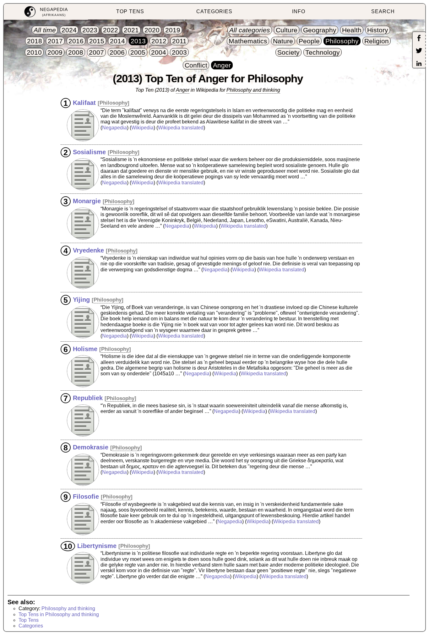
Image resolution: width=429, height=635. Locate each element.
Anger (182, 90)
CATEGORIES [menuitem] (214, 11)
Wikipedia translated (181, 127)
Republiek (88, 397)
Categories (31, 625)
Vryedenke (88, 250)
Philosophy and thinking (253, 90)
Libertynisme (97, 545)
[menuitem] (46, 12)
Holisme (85, 348)
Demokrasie (90, 447)
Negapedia (114, 127)
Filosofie (86, 496)
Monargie (87, 201)
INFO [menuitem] (298, 11)
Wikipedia (142, 127)
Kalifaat (84, 102)
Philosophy (114, 103)
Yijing (81, 299)
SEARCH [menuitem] (383, 11)
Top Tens (29, 620)
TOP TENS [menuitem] (130, 11)
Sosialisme (89, 151)
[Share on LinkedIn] (419, 64)
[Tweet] (419, 51)
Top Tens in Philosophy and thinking (59, 614)
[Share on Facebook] (419, 38)
